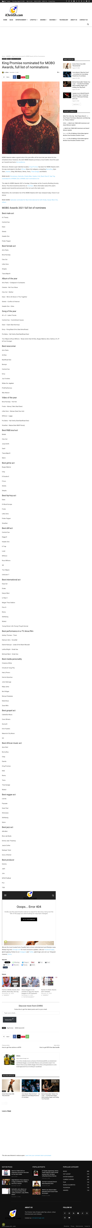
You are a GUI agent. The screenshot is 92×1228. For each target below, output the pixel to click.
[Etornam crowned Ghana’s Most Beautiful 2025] (37, 1184)
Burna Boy (49, 169)
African (23, 169)
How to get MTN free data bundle (49, 1047)
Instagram (23, 952)
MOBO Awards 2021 (19, 1028)
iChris (7, 72)
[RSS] (72, 1)
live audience (20, 162)
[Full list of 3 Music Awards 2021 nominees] (50, 982)
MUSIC (9, 58)
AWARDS (8, 56)
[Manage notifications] (3, 1224)
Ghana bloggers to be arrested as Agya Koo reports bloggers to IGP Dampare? (30, 991)
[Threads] (89, 1)
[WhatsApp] (84, 1)
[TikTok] (76, 1)
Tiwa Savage (35, 171)
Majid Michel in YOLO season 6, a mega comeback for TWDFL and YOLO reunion (20, 1181)
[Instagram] (69, 1)
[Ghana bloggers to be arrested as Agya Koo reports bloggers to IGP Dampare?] (30, 982)
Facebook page (49, 949)
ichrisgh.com (16, 949)
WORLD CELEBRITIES (16, 58)
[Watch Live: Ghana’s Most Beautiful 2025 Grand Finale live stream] (37, 1192)
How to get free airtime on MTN (11, 1047)
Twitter (31, 952)
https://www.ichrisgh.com (22, 1058)
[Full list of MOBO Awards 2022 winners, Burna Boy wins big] (11, 982)
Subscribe (8, 1020)
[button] (88, 24)
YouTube (30, 186)
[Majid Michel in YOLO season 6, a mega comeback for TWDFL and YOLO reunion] (6, 1182)
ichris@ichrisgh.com (38, 1218)
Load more (76, 104)
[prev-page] (3, 1103)
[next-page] (6, 1103)
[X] (79, 1)
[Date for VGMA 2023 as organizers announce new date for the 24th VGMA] (6, 1173)
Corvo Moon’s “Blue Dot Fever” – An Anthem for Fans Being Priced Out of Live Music (31, 1095)
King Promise (33, 167)
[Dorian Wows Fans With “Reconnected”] (11, 1085)
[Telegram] (74, 1)
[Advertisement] (44, 10)
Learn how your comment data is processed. (38, 1155)
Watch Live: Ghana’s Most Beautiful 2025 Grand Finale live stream (50, 1191)
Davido (8, 171)
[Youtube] (86, 1)
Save (24, 77)
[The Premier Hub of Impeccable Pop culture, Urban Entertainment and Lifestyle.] (12, 11)
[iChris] (3, 72)
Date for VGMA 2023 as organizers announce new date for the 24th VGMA (20, 1172)
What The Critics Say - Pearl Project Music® (74, 116)
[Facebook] (66, 1)
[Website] (81, 1)
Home (3, 56)
